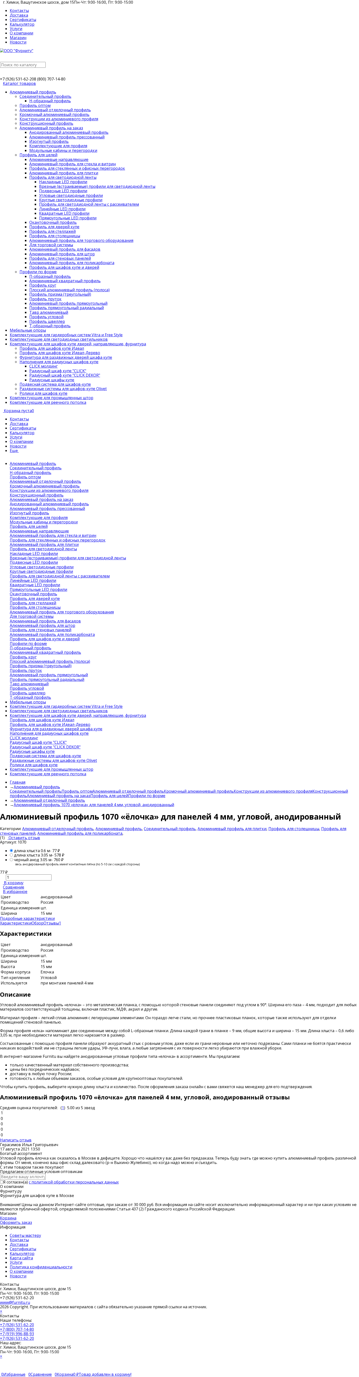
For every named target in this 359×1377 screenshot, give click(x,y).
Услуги (16, 28)
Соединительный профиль (36, 791)
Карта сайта (21, 1258)
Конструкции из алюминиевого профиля (273, 791)
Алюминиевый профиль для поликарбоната (79, 833)
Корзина (8, 1218)
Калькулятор (22, 24)
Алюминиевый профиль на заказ (58, 795)
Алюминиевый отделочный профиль (128, 791)
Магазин (18, 37)
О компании (21, 33)
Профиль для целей (109, 795)
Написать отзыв (16, 1140)
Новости (18, 42)
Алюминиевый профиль (118, 828)
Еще (14, 450)
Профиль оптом (77, 791)
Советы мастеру (25, 1235)
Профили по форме (146, 795)
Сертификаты (23, 19)
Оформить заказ (16, 1222)
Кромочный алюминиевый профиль (199, 791)
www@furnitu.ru (15, 1302)
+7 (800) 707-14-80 (17, 1329)
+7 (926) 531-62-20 (17, 1324)
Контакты (19, 10)
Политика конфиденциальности (41, 1267)
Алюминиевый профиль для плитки (232, 828)
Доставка (19, 15)
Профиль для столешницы (293, 828)
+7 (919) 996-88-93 (17, 1333)
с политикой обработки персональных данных (74, 1182)
